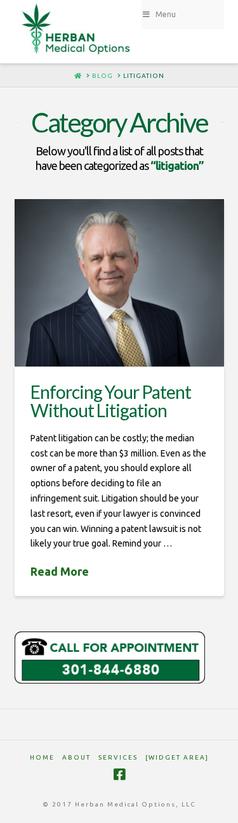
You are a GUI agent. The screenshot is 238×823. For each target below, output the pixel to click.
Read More (59, 571)
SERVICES (118, 757)
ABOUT (76, 757)
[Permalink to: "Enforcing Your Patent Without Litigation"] (119, 282)
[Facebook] (119, 774)
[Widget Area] (177, 757)
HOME (42, 757)
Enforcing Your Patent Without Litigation (110, 401)
